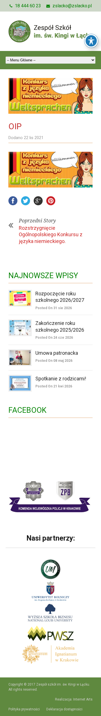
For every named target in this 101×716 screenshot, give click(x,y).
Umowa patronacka (56, 353)
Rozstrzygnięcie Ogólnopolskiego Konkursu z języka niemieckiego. (50, 234)
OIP (15, 126)
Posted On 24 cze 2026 (54, 338)
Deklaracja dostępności (64, 709)
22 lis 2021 (33, 137)
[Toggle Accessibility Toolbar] (91, 41)
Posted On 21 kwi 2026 (53, 386)
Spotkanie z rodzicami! (60, 379)
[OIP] (50, 96)
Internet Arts (83, 699)
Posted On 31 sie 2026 (53, 308)
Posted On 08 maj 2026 (53, 361)
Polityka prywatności (24, 709)
